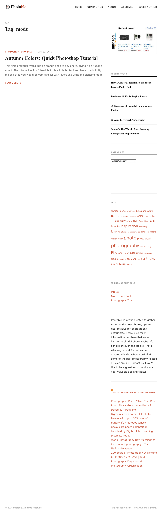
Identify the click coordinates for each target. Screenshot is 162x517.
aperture (116, 210)
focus (141, 221)
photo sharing (145, 247)
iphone (115, 231)
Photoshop (120, 252)
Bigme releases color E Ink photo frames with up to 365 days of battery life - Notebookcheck (131, 418)
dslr (117, 221)
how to (115, 226)
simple (114, 258)
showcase (148, 253)
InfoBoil (115, 291)
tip (128, 258)
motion (114, 239)
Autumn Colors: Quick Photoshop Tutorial (51, 58)
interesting (143, 227)
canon (126, 216)
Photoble (17, 507)
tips (134, 258)
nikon (120, 239)
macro (153, 232)
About (112, 7)
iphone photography (129, 232)
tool (138, 259)
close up (133, 216)
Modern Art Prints (121, 296)
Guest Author (147, 7)
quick (132, 252)
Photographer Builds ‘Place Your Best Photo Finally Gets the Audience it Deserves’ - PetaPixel (133, 405)
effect (129, 221)
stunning (122, 259)
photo (130, 238)
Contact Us (95, 7)
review (139, 253)
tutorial (121, 264)
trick (143, 259)
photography (125, 245)
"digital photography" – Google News (133, 392)
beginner (131, 211)
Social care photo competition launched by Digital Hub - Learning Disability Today (132, 431)
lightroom (145, 232)
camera (117, 216)
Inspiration (129, 226)
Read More (11, 83)
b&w (124, 211)
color (140, 215)
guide (152, 221)
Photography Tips (121, 300)
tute (113, 264)
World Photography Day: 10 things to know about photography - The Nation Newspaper (133, 444)
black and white (144, 211)
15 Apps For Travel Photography (128, 119)
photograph (144, 238)
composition (149, 216)
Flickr (135, 221)
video (129, 264)
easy (123, 220)
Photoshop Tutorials (18, 51)
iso (139, 232)
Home (78, 7)
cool (112, 221)
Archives (127, 7)
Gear (146, 221)
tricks (150, 258)
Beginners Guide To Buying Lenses (129, 96)
